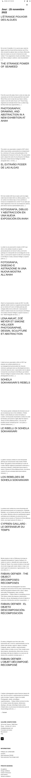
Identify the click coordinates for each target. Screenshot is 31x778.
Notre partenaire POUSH (7, 755)
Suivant (4, 712)
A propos (3, 753)
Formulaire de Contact (6, 730)
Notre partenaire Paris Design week (10, 757)
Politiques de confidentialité (7, 751)
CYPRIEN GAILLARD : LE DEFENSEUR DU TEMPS (14, 526)
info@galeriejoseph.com (7, 728)
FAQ (2, 733)
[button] (27, 4)
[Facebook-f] (25, 1)
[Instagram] (30, 1)
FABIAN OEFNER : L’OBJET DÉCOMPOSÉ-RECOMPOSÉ (15, 661)
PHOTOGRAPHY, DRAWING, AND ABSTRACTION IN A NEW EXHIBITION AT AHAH (13, 114)
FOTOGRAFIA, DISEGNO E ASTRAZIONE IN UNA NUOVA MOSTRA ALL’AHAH (13, 268)
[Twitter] (27, 1)
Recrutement (4, 731)
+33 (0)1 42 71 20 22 (10, 726)
